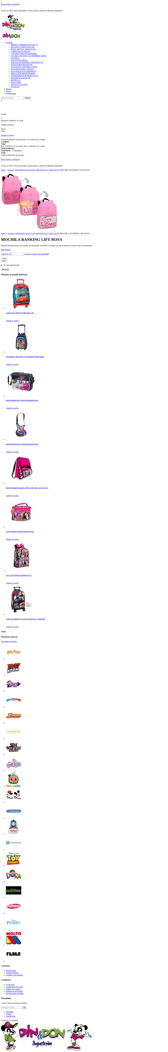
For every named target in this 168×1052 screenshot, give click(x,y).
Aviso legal (10, 985)
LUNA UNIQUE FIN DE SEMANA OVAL (20, 532)
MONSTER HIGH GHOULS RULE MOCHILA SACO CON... (27, 488)
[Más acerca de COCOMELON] (13, 786)
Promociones (11, 93)
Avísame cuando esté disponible (36, 254)
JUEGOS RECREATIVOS (21, 65)
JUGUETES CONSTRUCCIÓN (24, 67)
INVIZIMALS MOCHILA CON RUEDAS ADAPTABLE (25, 357)
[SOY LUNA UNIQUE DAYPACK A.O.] (21, 571)
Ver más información (11, 265)
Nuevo (8, 91)
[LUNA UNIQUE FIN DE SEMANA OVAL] (21, 527)
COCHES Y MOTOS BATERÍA (24, 54)
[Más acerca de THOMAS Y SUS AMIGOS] (13, 834)
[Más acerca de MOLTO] (13, 945)
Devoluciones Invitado (14, 993)
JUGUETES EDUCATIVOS (22, 69)
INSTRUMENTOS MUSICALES (24, 76)
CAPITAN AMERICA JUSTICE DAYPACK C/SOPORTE (25, 619)
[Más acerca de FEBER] (13, 961)
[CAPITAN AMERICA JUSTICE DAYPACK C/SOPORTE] (21, 614)
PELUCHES (16, 82)
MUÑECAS (16, 80)
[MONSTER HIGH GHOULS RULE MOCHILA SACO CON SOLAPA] (21, 483)
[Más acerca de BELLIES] (13, 770)
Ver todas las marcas (9, 641)
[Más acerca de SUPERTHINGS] (13, 707)
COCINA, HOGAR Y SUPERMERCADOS (28, 56)
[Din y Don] (13, 31)
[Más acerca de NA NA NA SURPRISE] (13, 754)
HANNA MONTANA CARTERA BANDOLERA (22, 400)
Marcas (9, 89)
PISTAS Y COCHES (19, 85)
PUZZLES (15, 87)
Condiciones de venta (14, 987)
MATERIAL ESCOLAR (21, 78)
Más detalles (6, 250)
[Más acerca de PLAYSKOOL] (13, 913)
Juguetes (9, 42)
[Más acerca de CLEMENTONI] (13, 818)
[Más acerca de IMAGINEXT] (13, 850)
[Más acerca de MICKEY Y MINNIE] (13, 802)
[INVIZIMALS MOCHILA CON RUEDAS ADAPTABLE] (21, 352)
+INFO (4, 261)
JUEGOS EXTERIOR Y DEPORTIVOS (27, 62)
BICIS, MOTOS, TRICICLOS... (24, 49)
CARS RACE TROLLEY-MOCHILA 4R (20, 313)
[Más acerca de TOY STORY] (13, 866)
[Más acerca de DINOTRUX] (13, 897)
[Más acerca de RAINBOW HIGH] (13, 739)
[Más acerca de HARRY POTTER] (13, 659)
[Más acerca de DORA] (13, 881)
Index (3, 170)
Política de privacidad (14, 991)
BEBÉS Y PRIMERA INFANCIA (24, 45)
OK (24, 1007)
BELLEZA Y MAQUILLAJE (23, 47)
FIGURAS (15, 58)
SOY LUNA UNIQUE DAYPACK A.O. (19, 575)
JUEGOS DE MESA (19, 60)
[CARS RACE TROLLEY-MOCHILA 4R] (21, 308)
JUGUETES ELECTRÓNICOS (23, 71)
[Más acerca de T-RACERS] (13, 723)
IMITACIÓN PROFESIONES (23, 73)
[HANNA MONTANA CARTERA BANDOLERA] (21, 396)
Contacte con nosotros (14, 975)
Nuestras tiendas (12, 973)
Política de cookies (13, 989)
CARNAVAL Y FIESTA (20, 51)
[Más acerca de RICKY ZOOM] (13, 675)
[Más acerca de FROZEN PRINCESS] (13, 929)
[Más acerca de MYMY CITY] (13, 691)
